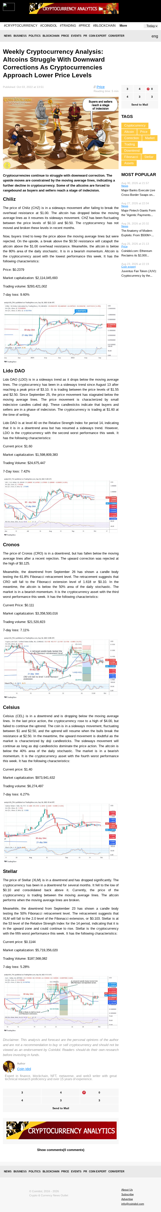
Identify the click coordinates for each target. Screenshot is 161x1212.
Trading (129, 144)
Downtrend (132, 150)
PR (85, 35)
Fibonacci (131, 157)
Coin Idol (24, 1069)
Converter (116, 35)
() (60, 1150)
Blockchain (51, 35)
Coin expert (97, 35)
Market (150, 138)
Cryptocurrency (134, 125)
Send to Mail (60, 1108)
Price (65, 35)
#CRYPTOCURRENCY (21, 25)
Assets (129, 163)
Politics (35, 35)
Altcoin (129, 131)
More (123, 25)
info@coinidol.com (132, 1203)
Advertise (127, 1199)
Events (76, 35)
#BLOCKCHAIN (104, 25)
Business (20, 35)
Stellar (148, 157)
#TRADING (68, 25)
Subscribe (127, 1194)
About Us (127, 1189)
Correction (131, 138)
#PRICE (84, 25)
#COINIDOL (48, 25)
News (8, 35)
